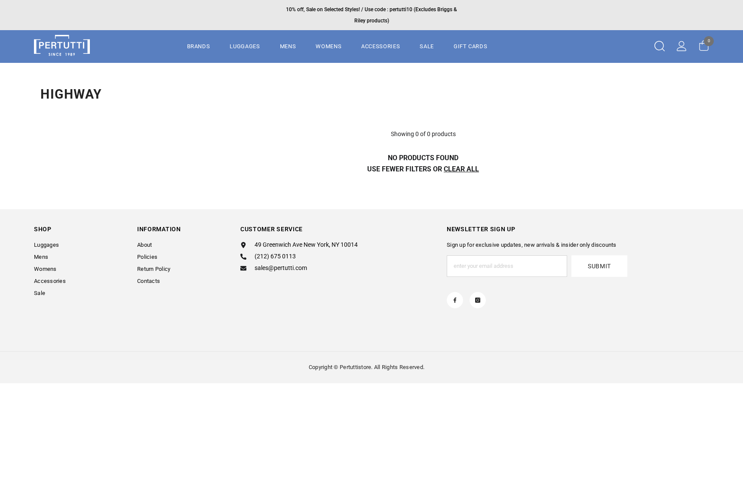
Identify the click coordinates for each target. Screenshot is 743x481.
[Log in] (682, 46)
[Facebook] (455, 300)
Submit (599, 266)
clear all (461, 169)
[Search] (659, 46)
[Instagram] (478, 300)
